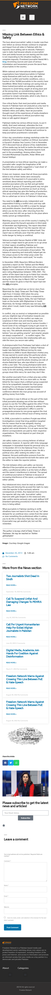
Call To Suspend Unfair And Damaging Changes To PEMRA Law (24, 602)
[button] (23, 17)
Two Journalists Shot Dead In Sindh (22, 578)
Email (6, 896)
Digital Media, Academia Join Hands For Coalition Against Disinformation (22, 653)
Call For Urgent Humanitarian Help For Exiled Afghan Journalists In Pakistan (23, 627)
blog (4, 62)
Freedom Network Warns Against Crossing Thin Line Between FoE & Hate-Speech (25, 679)
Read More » (11, 585)
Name (6, 885)
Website (6, 907)
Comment (7, 861)
